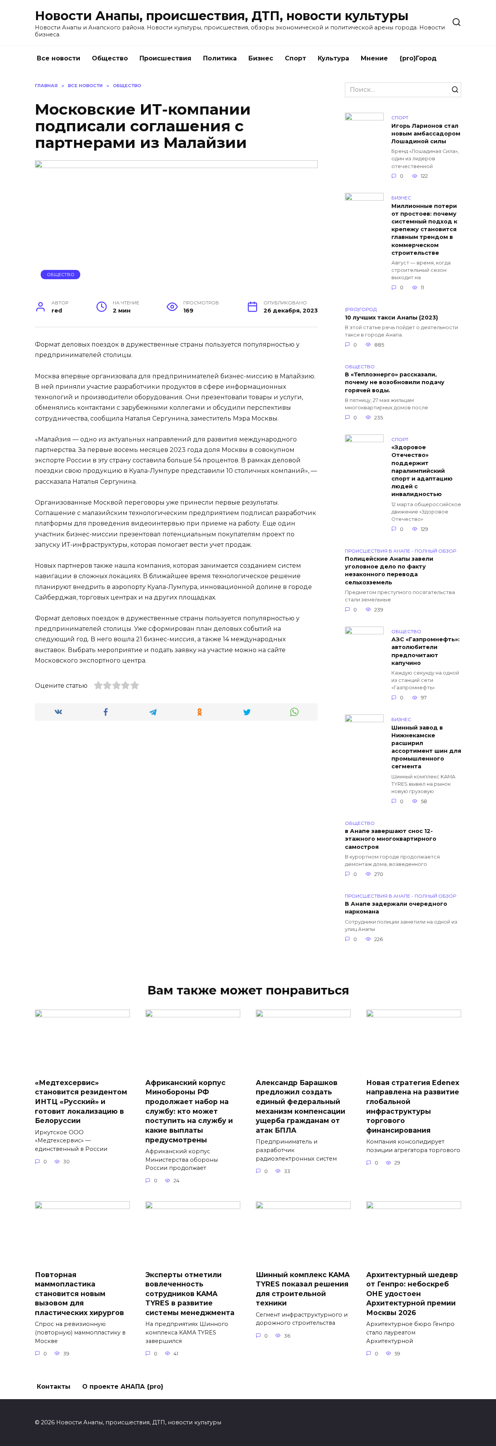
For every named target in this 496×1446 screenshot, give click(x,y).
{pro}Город (418, 58)
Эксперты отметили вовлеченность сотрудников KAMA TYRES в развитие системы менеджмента (189, 1293)
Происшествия (165, 58)
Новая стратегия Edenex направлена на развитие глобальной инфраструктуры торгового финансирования (412, 1106)
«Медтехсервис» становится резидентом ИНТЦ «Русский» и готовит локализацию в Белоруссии (81, 1101)
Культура (333, 58)
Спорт (295, 58)
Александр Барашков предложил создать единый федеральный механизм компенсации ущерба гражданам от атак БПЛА (300, 1106)
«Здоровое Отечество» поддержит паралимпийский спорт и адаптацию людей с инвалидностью (422, 471)
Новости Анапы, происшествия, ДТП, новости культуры (221, 15)
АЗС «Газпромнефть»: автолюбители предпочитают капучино (425, 651)
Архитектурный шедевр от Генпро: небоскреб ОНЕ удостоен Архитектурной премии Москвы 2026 (412, 1293)
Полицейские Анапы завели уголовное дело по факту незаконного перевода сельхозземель (389, 571)
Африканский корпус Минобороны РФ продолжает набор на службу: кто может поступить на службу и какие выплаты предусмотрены (189, 1111)
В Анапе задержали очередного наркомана (396, 908)
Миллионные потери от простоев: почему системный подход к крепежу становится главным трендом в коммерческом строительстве (424, 229)
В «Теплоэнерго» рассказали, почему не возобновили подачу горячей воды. (394, 382)
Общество (110, 58)
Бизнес (260, 58)
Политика (220, 58)
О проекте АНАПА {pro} (122, 1386)
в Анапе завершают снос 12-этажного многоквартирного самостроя (390, 839)
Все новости (58, 58)
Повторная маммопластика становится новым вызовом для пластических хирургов (79, 1293)
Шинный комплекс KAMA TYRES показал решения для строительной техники (303, 1288)
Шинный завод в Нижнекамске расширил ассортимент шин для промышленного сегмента (426, 747)
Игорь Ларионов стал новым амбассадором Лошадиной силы (425, 133)
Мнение (374, 58)
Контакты (54, 1386)
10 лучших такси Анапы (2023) (391, 317)
